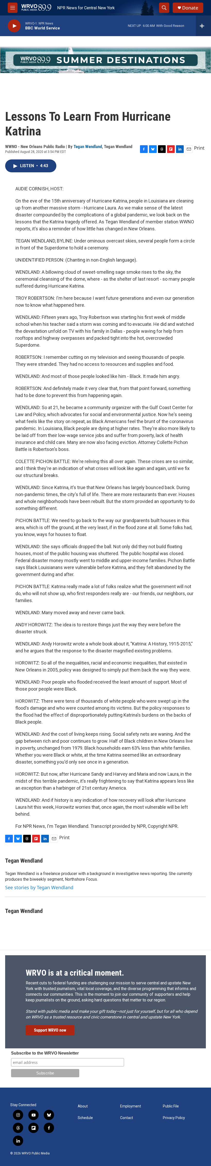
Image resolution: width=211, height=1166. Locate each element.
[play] (14, 26)
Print (199, 148)
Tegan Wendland (88, 146)
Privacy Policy (174, 1118)
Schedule (85, 1118)
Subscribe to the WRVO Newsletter (45, 1053)
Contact (126, 1118)
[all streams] (203, 25)
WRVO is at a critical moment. (75, 973)
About (83, 1106)
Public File (171, 1106)
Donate (190, 8)
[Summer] (105, 60)
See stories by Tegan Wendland (39, 887)
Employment (130, 1106)
